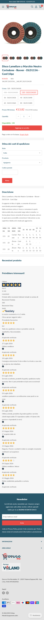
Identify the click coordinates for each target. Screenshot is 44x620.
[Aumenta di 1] (29, 116)
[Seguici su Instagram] (7, 592)
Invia (22, 523)
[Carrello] (40, 6)
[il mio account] (36, 7)
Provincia (5, 158)
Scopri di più (24, 134)
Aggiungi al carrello (22, 128)
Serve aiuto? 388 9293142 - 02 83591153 (22, 1)
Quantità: (5, 116)
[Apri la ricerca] (32, 7)
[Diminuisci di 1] (18, 116)
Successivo (14, 320)
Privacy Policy (12, 529)
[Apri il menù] (3, 7)
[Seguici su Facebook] (3, 592)
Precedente (6, 320)
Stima (7, 180)
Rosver (5, 79)
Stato (4, 148)
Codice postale (7, 168)
